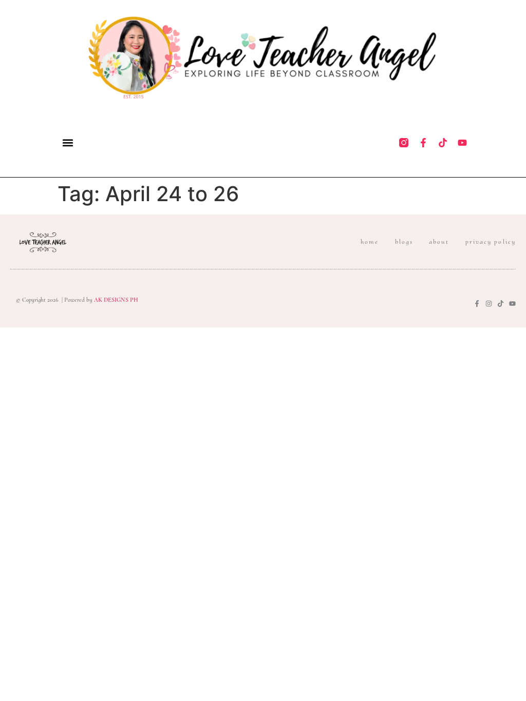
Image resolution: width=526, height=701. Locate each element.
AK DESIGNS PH (115, 299)
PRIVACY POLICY (490, 242)
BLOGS (404, 242)
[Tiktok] (442, 142)
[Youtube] (462, 142)
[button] (67, 142)
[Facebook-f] (423, 142)
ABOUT (439, 242)
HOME (370, 242)
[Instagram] (488, 303)
